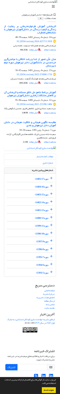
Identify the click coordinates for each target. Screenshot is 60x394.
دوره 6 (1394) (42, 265)
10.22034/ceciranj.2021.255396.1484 (34, 104)
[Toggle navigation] (31, 6)
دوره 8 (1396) (42, 249)
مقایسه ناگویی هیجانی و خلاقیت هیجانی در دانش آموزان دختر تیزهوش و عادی (30, 124)
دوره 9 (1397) (42, 241)
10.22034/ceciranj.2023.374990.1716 (34, 74)
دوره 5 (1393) (42, 273)
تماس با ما (50, 304)
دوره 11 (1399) (41, 226)
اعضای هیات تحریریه (45, 297)
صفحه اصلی (49, 290)
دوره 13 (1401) (41, 210)
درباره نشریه (49, 294)
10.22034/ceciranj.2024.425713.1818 (34, 41)
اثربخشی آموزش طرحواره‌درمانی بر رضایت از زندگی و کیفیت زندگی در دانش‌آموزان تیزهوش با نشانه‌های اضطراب (30, 29)
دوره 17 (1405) (41, 179)
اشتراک (11, 367)
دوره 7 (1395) (42, 257)
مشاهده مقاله (50, 49)
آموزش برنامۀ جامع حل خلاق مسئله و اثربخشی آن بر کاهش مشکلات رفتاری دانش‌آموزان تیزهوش (30, 94)
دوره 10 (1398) (41, 233)
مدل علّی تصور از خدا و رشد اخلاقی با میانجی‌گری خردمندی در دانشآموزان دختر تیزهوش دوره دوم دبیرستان (30, 62)
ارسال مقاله (49, 301)
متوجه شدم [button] (49, 390)
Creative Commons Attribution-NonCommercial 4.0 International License (30, 341)
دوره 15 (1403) (41, 194)
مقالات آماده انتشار (44, 156)
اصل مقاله (29, 49)
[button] (40, 383)
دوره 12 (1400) (41, 218)
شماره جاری (48, 163)
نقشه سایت (49, 308)
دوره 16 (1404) (41, 187)
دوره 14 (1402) (41, 202)
